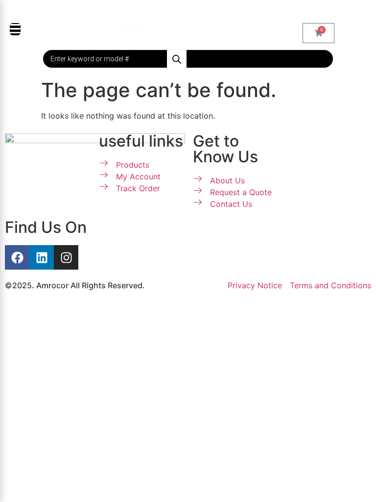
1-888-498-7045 (193, 11)
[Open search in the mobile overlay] (188, 59)
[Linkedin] (41, 257)
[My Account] (163, 29)
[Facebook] (17, 257)
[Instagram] (66, 257)
